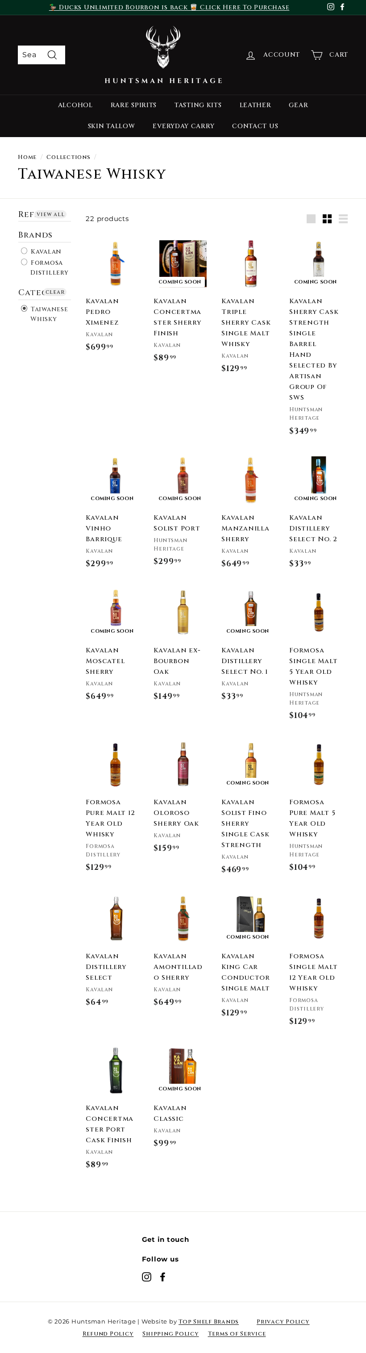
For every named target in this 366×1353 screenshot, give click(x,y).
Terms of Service (237, 1334)
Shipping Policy (170, 1334)
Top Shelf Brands (209, 1322)
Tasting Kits (198, 105)
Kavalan (45, 251)
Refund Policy (108, 1334)
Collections (68, 157)
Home (27, 157)
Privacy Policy (283, 1322)
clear (55, 292)
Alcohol (75, 105)
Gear (298, 105)
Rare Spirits (134, 105)
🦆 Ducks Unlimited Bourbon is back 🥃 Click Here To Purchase (169, 7)
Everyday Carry (183, 126)
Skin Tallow (111, 126)
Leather (255, 105)
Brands (35, 235)
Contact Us (255, 126)
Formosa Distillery (49, 268)
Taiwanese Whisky (48, 314)
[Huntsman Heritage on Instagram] (146, 1277)
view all (50, 214)
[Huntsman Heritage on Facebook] (162, 1277)
